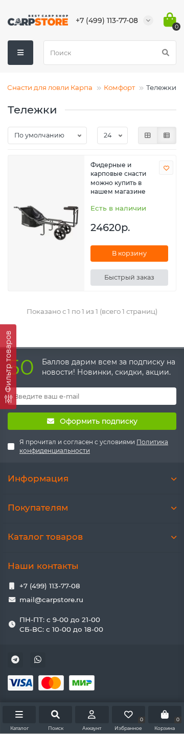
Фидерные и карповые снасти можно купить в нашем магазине (118, 178)
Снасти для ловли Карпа (50, 87)
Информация (38, 478)
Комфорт (119, 87)
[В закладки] (166, 167)
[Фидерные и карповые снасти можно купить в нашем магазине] (46, 223)
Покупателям (38, 507)
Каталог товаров (45, 537)
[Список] (166, 135)
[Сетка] (147, 135)
